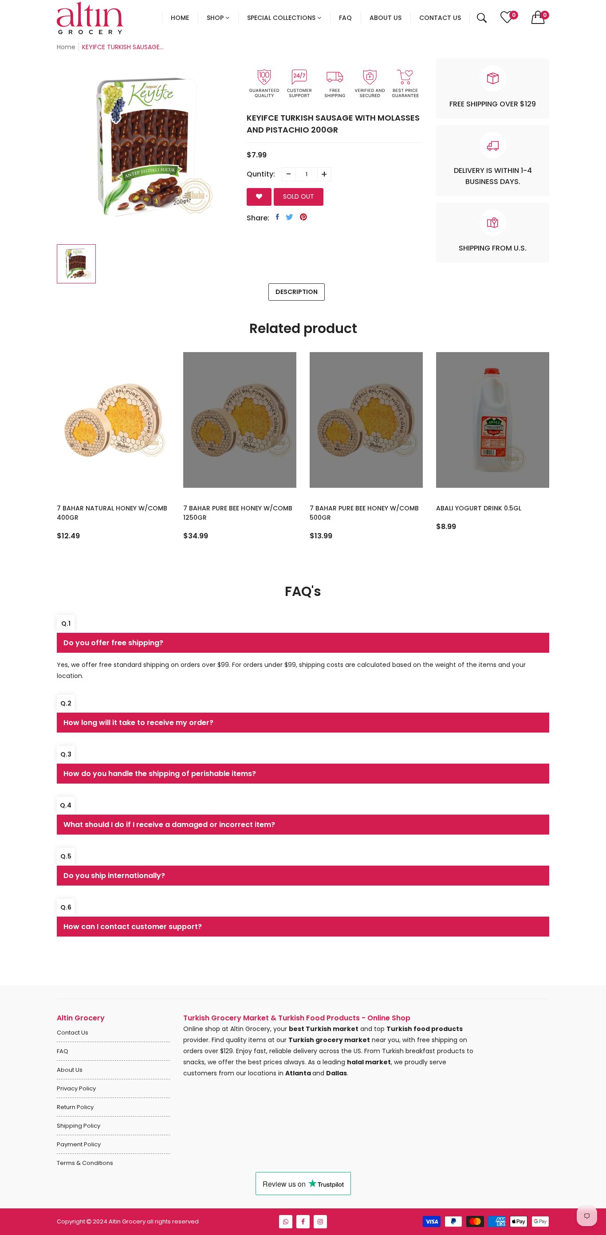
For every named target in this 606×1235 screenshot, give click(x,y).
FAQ (62, 1051)
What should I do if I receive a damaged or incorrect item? (169, 824)
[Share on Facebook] (277, 217)
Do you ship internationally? (114, 875)
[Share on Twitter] (289, 217)
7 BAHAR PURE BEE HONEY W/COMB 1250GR (111, 513)
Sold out (298, 196)
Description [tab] (296, 291)
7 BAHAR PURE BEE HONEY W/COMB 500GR (237, 513)
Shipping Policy (78, 1125)
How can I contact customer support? (132, 926)
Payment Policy (79, 1144)
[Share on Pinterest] (303, 217)
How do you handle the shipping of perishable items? (159, 773)
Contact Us (72, 1032)
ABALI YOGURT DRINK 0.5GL (352, 508)
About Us (70, 1070)
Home (66, 47)
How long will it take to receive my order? (138, 722)
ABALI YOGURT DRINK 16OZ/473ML (489, 508)
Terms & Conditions (85, 1163)
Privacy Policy (76, 1088)
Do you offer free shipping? (113, 643)
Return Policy (75, 1107)
